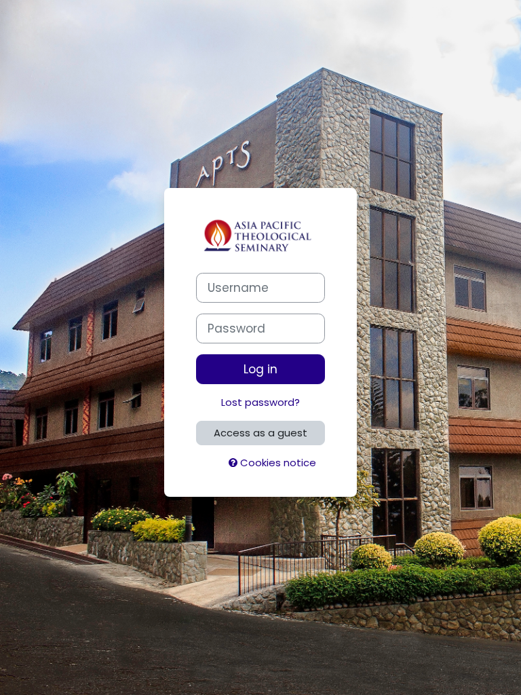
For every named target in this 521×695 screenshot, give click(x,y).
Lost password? (260, 402)
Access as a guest (260, 433)
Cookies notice (276, 462)
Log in (260, 369)
